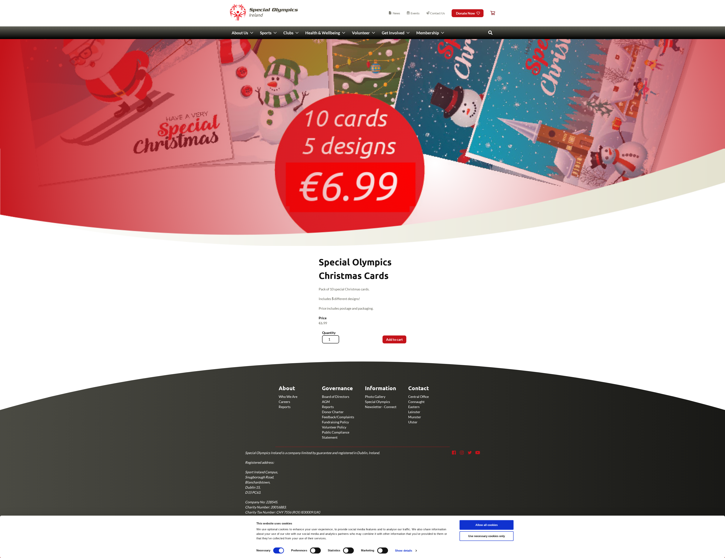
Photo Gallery (375, 397)
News (396, 13)
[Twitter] (469, 452)
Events (415, 13)
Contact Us (437, 13)
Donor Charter (333, 412)
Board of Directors (335, 397)
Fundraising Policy (335, 422)
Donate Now (465, 13)
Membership (427, 32)
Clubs (288, 32)
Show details (403, 550)
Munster (414, 417)
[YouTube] (477, 452)
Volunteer (361, 32)
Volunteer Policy (334, 427)
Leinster (414, 412)
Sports (265, 32)
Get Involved (393, 32)
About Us (240, 32)
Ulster (412, 422)
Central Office (418, 397)
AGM (326, 402)
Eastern (414, 407)
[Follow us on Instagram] (462, 452)
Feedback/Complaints (338, 417)
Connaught (416, 402)
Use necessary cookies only (486, 536)
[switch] (315, 550)
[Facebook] (454, 452)
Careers (284, 402)
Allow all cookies (486, 525)
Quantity (329, 333)
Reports (285, 407)
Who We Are (288, 397)
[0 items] (492, 13)
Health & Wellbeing (322, 32)
